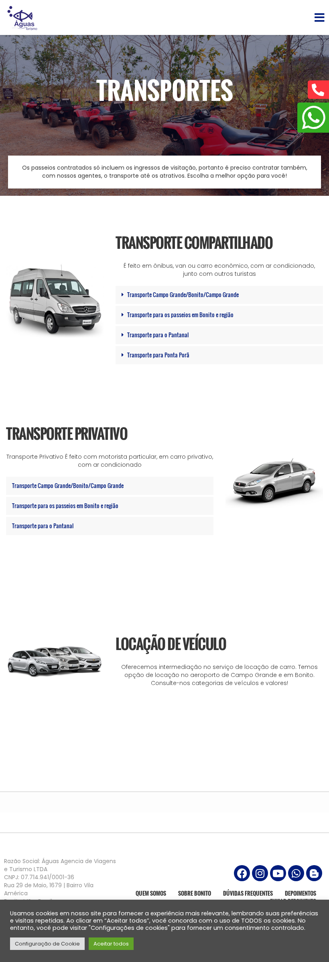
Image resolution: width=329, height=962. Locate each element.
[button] (219, 295)
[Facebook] (242, 873)
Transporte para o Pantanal (158, 334)
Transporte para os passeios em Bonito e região (180, 314)
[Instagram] (260, 873)
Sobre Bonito (194, 893)
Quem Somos (151, 893)
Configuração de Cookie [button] (47, 944)
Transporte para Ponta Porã (158, 355)
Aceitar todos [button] (111, 944)
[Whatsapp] (296, 873)
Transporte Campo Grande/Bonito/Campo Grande (183, 294)
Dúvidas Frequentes (248, 893)
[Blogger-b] (314, 873)
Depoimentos (300, 893)
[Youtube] (278, 873)
